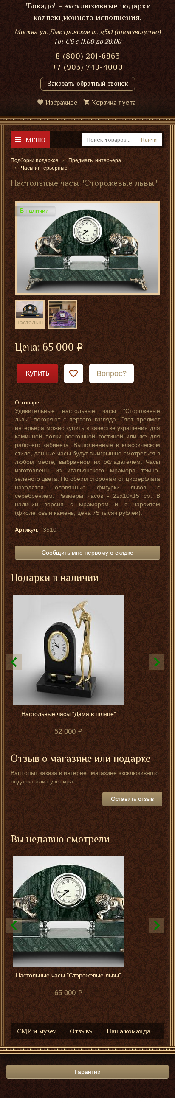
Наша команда (128, 1031)
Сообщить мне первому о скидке (87, 552)
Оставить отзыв (132, 798)
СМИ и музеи (37, 1031)
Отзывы (82, 1031)
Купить (37, 373)
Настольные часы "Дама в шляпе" (68, 713)
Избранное (61, 103)
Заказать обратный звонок (87, 83)
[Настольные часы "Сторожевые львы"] (87, 247)
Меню (35, 139)
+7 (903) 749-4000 (87, 67)
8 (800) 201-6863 (88, 56)
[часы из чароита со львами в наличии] (62, 314)
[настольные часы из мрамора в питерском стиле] (29, 309)
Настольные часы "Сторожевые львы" (68, 975)
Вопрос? (111, 373)
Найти (149, 139)
